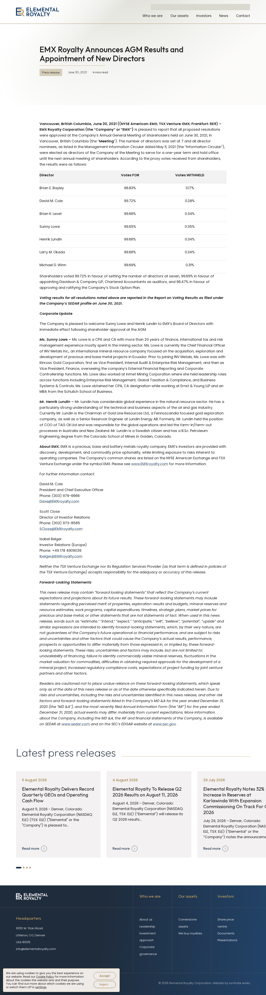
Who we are (153, 15)
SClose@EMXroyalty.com (61, 528)
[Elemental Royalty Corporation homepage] (37, 11)
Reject (104, 984)
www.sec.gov (164, 724)
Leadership (147, 926)
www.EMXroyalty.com (149, 463)
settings (40, 987)
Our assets (179, 15)
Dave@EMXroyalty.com (59, 501)
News (223, 15)
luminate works (239, 983)
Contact (243, 15)
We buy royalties (190, 933)
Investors (203, 15)
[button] (18, 867)
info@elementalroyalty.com (36, 949)
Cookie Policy (45, 977)
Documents (226, 933)
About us (145, 919)
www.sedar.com (76, 724)
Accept (105, 976)
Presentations (227, 940)
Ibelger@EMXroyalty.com (61, 556)
